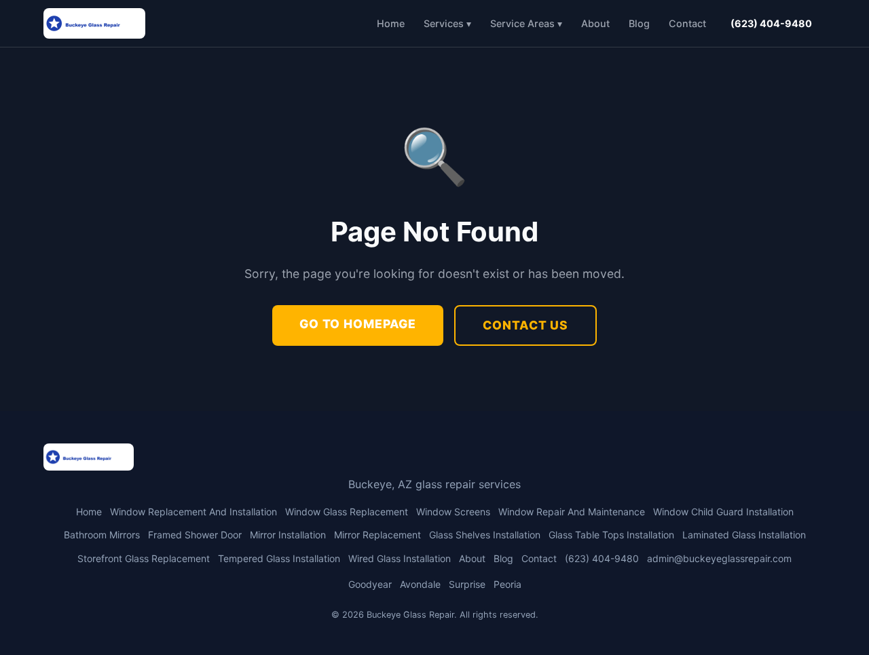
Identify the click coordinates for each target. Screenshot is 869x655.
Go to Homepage (357, 324)
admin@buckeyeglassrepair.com (719, 558)
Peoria (507, 584)
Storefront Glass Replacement (143, 558)
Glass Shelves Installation (484, 534)
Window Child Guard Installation (723, 511)
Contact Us (525, 325)
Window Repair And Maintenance (571, 511)
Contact (687, 23)
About (595, 23)
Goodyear (370, 584)
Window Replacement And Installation (193, 511)
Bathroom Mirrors (102, 534)
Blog (639, 23)
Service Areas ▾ (526, 23)
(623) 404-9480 (771, 23)
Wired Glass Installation (399, 558)
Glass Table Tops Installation (611, 534)
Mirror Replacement (377, 534)
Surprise (467, 584)
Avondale (420, 584)
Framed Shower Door (195, 534)
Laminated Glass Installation (744, 534)
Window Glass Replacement (346, 511)
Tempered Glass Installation (279, 558)
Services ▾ (447, 23)
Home (391, 23)
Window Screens (453, 511)
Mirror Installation (288, 534)
